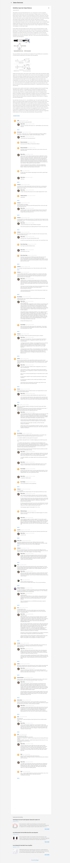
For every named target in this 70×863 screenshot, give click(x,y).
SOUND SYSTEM (16, 115)
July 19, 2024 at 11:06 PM (29, 743)
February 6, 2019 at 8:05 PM (29, 249)
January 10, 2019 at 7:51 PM (24, 120)
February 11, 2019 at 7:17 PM (25, 266)
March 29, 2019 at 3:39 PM (30, 324)
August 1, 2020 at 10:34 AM (25, 643)
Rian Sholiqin (19, 296)
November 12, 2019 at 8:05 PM (30, 451)
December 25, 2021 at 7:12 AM (30, 668)
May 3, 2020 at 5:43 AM (26, 579)
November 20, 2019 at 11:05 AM (30, 493)
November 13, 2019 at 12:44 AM (30, 476)
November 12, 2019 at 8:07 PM (30, 462)
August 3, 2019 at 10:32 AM (29, 337)
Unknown (19, 184)
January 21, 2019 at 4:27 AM (29, 136)
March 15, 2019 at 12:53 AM (29, 278)
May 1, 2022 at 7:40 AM (25, 170)
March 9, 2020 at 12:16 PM (25, 548)
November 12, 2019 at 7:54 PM (27, 433)
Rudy (18, 120)
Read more (47, 829)
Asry (18, 607)
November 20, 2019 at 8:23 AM (25, 489)
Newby (18, 358)
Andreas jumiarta (24, 195)
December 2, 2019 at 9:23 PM (29, 533)
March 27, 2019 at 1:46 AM (26, 296)
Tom (18, 404)
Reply (18, 129)
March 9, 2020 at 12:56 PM (29, 553)
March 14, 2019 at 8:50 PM (25, 272)
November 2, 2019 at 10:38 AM (30, 412)
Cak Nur (18, 643)
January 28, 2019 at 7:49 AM (29, 208)
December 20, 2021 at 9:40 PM (24, 663)
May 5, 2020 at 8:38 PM (28, 593)
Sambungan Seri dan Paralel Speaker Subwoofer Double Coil (26, 819)
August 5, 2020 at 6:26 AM (29, 614)
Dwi (21, 170)
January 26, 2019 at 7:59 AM (25, 202)
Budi (18, 716)
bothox (18, 663)
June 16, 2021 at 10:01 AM (31, 195)
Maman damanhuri (24, 142)
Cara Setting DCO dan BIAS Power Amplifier (22, 845)
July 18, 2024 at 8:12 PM (29, 723)
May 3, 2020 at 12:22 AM (29, 571)
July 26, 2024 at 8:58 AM (29, 761)
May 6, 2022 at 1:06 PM (28, 177)
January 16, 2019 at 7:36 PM (25, 184)
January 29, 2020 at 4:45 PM (26, 540)
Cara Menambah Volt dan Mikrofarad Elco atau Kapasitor (25, 832)
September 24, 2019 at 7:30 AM (30, 393)
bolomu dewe (19, 700)
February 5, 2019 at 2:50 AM (25, 232)
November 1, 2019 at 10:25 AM (24, 404)
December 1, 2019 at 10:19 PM (25, 529)
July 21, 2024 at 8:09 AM (26, 754)
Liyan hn (18, 529)
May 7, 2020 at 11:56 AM (31, 142)
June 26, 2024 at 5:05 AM (23, 716)
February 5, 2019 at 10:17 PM (29, 236)
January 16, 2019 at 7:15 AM (26, 132)
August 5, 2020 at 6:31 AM (29, 648)
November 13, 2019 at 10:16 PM (30, 481)
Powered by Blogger (35, 860)
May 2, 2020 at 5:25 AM (22, 564)
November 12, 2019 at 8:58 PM (30, 468)
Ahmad (18, 389)
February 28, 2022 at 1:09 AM (28, 677)
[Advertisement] (55, 22)
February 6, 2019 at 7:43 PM (32, 244)
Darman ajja (19, 132)
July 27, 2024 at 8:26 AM (26, 771)
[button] (48, 8)
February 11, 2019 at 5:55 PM (32, 255)
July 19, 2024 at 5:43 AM (23, 734)
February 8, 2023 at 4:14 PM (29, 705)
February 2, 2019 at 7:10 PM (25, 217)
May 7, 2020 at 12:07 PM (31, 147)
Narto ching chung (24, 244)
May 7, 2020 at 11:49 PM (29, 154)
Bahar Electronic (18, 2)
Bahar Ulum (23, 123)
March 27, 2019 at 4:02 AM (29, 301)
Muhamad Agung (24, 511)
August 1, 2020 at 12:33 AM (23, 607)
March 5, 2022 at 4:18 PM (29, 517)
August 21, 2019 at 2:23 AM (24, 358)
